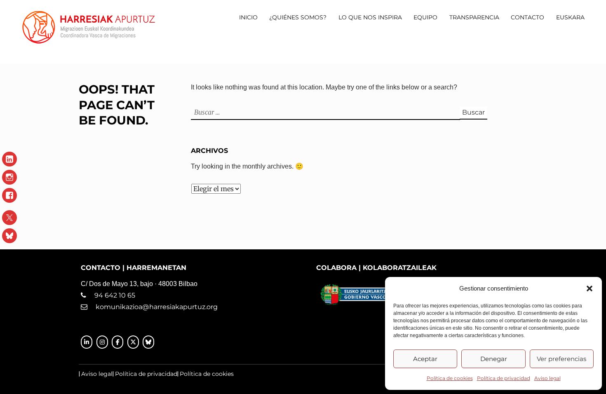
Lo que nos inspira (370, 17)
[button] (589, 288)
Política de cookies (450, 378)
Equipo (425, 17)
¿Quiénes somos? (297, 17)
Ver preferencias (561, 359)
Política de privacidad (503, 378)
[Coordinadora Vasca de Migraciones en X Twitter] (133, 342)
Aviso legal (547, 378)
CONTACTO (527, 17)
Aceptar (425, 359)
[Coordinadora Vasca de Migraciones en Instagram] (102, 342)
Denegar (493, 359)
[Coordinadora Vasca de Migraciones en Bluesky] (148, 342)
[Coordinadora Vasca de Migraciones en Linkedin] (86, 342)
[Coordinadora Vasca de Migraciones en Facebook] (117, 342)
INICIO (248, 17)
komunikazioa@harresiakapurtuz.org (157, 307)
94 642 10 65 (110, 295)
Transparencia (474, 17)
